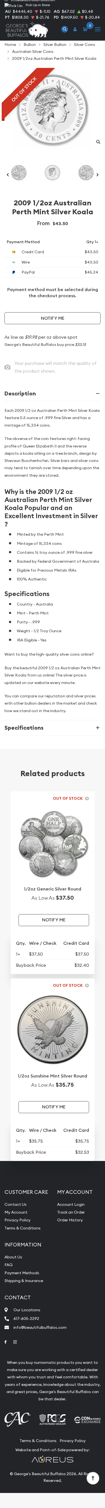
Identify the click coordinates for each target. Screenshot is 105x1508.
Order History (70, 1219)
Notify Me (52, 318)
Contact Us (15, 1204)
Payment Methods (21, 1272)
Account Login (71, 1204)
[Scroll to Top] (93, 1478)
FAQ (8, 1264)
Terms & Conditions (22, 1228)
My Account (15, 1212)
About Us (13, 1256)
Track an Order (71, 1212)
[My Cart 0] (86, 29)
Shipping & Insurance (23, 1280)
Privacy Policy (17, 1219)
